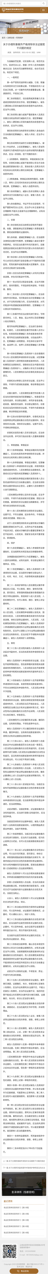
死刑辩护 (19, 38)
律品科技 (28, 1267)
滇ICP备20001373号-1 (35, 1264)
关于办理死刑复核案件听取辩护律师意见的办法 (27, 1168)
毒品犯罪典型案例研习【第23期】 (17, 1208)
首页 (3, 38)
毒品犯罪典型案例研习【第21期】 (17, 1220)
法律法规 (10, 38)
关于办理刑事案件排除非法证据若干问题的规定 (27, 1161)
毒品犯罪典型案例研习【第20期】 (17, 1226)
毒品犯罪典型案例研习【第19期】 (17, 1233)
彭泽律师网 (20, 1264)
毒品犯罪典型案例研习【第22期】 (17, 1214)
